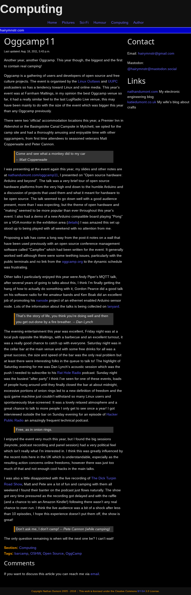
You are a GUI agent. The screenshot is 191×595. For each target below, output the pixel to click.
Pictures (68, 22)
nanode (42, 300)
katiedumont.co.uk (141, 102)
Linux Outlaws (89, 81)
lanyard (113, 306)
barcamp (21, 553)
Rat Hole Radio (69, 373)
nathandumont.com (142, 91)
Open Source (53, 553)
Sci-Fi (84, 22)
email (95, 574)
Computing (119, 22)
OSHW (35, 553)
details (73, 222)
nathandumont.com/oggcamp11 (33, 175)
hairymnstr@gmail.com (156, 53)
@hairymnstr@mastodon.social (152, 69)
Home (52, 22)
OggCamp (74, 553)
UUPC (113, 81)
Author (138, 22)
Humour (100, 22)
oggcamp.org (72, 261)
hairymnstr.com (12, 30)
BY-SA (141, 591)
